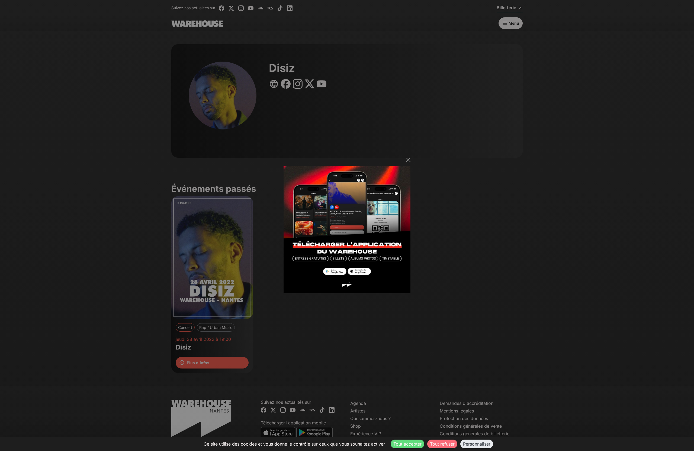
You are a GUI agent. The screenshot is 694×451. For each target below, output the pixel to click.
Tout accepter (407, 444)
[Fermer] (408, 159)
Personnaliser (476, 444)
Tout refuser (442, 444)
